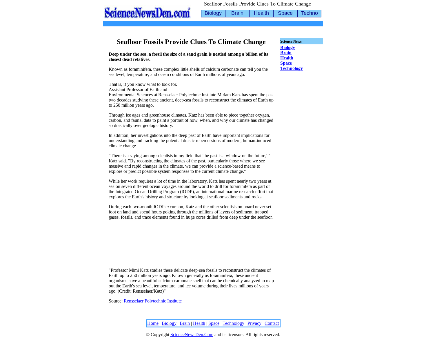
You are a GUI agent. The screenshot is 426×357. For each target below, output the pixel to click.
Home (153, 323)
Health (261, 13)
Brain (237, 13)
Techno (309, 13)
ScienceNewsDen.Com (191, 334)
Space (285, 13)
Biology (213, 13)
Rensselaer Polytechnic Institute (153, 300)
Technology (291, 68)
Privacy (254, 323)
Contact (272, 323)
